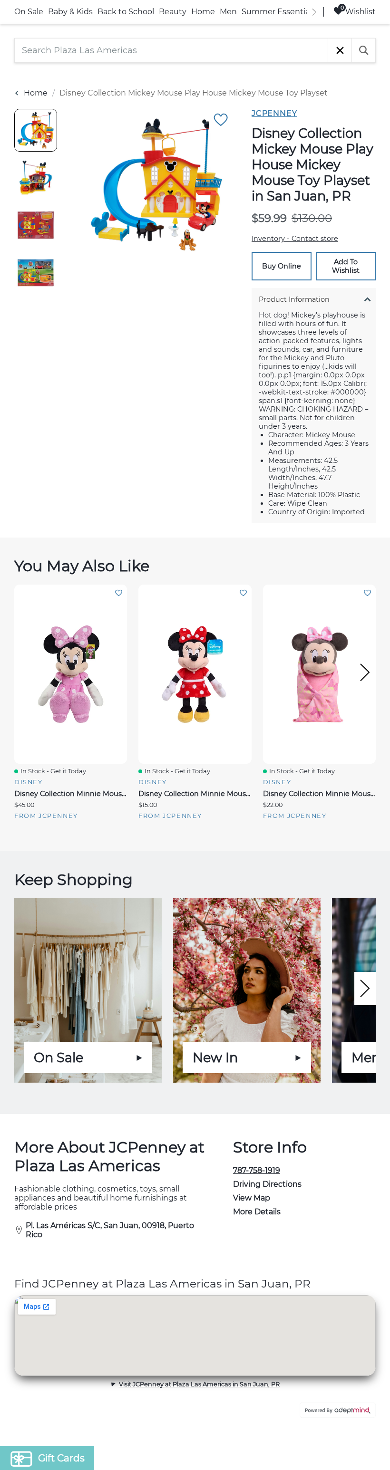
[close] (368, 610)
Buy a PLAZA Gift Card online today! (279, 802)
